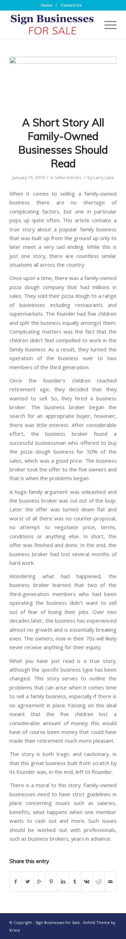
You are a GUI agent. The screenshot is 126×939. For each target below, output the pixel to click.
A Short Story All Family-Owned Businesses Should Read (63, 143)
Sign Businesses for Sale (57, 922)
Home (46, 5)
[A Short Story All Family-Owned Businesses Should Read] (63, 82)
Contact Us (71, 5)
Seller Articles (68, 178)
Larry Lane (103, 178)
